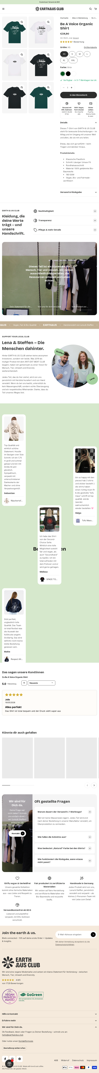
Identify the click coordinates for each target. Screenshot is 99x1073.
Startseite (64, 18)
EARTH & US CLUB (15, 1066)
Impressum (92, 1060)
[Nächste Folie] (94, 785)
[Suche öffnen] (90, 8)
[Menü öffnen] (3, 8)
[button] (66, 42)
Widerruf (65, 1060)
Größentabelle (90, 47)
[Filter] (24, 683)
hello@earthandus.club (12, 1035)
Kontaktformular (26, 1041)
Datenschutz (78, 1060)
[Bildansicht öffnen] (22, 22)
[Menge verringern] (63, 87)
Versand (76, 38)
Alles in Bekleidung (80, 18)
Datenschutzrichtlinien (64, 944)
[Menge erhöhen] (72, 87)
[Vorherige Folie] (87, 785)
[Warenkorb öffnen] (95, 8)
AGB (56, 1060)
